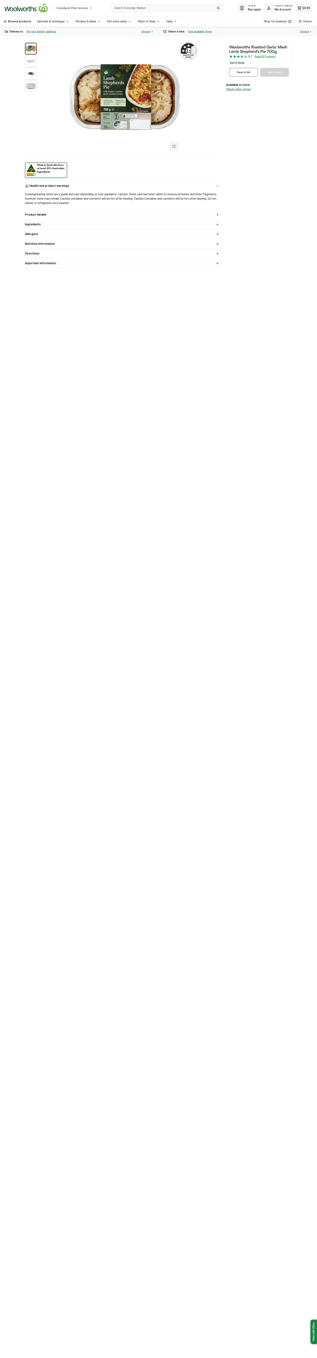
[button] (31, 49)
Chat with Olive (313, 1332)
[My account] (268, 8)
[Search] (218, 8)
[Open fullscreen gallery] (174, 146)
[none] (278, 8)
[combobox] (167, 8)
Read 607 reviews (265, 56)
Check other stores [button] (238, 89)
